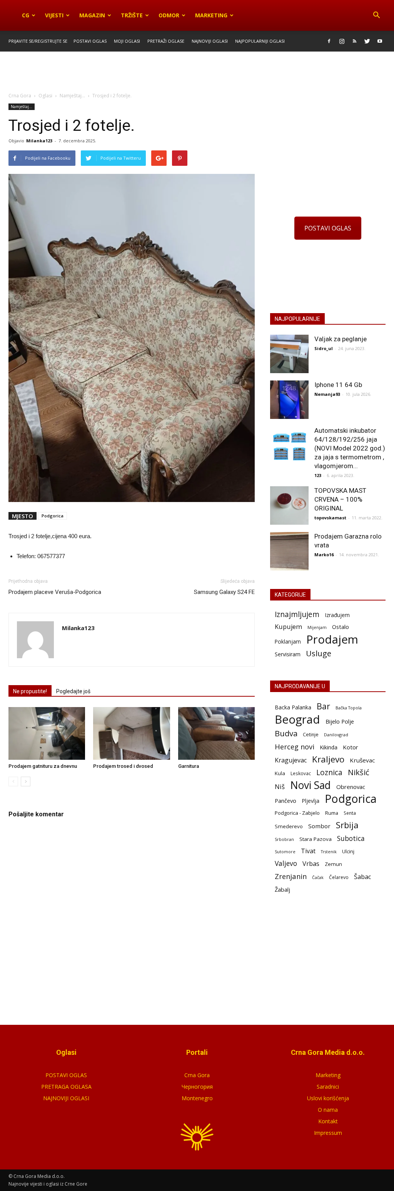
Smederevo (289, 826)
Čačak (318, 877)
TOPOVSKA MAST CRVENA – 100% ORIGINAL (340, 499)
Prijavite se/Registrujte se (37, 41)
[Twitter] (367, 41)
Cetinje (311, 734)
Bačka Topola (349, 708)
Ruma (331, 812)
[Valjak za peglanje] (289, 354)
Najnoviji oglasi (210, 41)
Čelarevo (339, 877)
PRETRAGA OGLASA (66, 1086)
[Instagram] (341, 41)
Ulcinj (348, 851)
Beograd (297, 720)
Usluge (318, 653)
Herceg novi (294, 746)
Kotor (350, 747)
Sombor (319, 826)
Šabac (362, 877)
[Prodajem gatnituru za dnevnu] (46, 733)
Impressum (328, 1132)
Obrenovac (350, 787)
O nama (328, 1109)
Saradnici (328, 1086)
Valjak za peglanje (340, 339)
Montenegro (197, 1098)
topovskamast (330, 517)
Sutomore (285, 851)
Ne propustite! (30, 691)
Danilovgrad (336, 734)
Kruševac (362, 760)
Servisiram (288, 654)
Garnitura (188, 766)
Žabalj (282, 889)
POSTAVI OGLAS (327, 228)
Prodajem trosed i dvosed (123, 766)
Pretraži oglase (165, 41)
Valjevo (286, 863)
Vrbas (310, 864)
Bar (323, 706)
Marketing (211, 15)
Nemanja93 (327, 394)
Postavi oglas (90, 41)
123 (317, 475)
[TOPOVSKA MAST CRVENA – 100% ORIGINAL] (289, 505)
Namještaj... (21, 106)
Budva (286, 733)
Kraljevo (328, 759)
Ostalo (340, 627)
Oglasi (45, 95)
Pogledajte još (73, 691)
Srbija (347, 825)
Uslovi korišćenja (328, 1098)
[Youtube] (380, 41)
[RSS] (354, 41)
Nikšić (358, 772)
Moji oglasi (127, 41)
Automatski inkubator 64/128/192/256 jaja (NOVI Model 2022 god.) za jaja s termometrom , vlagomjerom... (349, 448)
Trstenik (329, 851)
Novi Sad (310, 785)
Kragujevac (291, 760)
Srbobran (284, 839)
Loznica (329, 772)
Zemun (333, 864)
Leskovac (300, 773)
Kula (280, 773)
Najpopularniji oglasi (260, 41)
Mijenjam (317, 627)
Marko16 (324, 554)
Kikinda (328, 747)
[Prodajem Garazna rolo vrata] (289, 551)
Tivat (308, 851)
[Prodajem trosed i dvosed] (131, 733)
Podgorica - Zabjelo (297, 812)
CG (25, 15)
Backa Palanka (293, 707)
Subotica (351, 838)
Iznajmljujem (297, 615)
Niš (280, 786)
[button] (376, 15)
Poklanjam (288, 641)
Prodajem (332, 640)
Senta (350, 813)
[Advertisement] (197, 72)
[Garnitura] (216, 733)
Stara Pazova (315, 839)
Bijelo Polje (340, 721)
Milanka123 (39, 140)
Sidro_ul (323, 348)
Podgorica (52, 516)
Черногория (197, 1086)
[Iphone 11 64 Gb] (289, 399)
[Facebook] (329, 41)
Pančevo (285, 800)
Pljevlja (310, 800)
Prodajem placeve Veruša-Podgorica (54, 592)
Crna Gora (197, 1075)
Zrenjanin (291, 876)
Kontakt (328, 1121)
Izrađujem (337, 615)
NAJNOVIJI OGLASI (66, 1098)
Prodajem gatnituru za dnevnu (42, 766)
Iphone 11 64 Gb (338, 385)
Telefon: (26, 556)
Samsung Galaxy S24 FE (224, 592)
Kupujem (288, 627)
